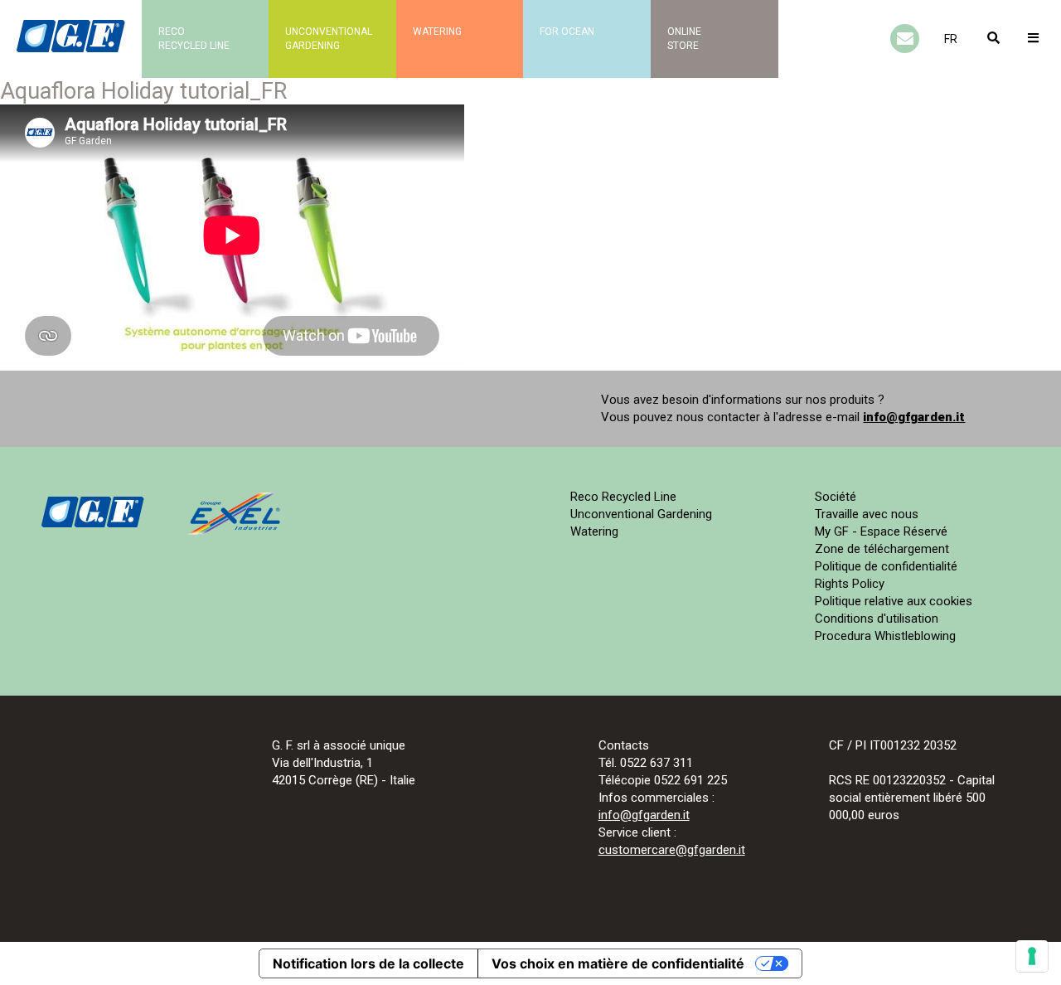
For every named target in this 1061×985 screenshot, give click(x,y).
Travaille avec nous (866, 514)
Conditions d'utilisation (876, 618)
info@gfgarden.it (914, 417)
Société (835, 496)
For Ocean (567, 31)
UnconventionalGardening (328, 38)
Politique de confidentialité (886, 566)
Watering (437, 31)
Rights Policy (849, 583)
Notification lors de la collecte (368, 963)
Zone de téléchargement (882, 548)
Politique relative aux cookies (893, 601)
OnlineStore (684, 38)
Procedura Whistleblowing (885, 635)
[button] (951, 39)
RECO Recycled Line (194, 38)
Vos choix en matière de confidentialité (618, 963)
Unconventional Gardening (641, 514)
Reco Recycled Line (623, 496)
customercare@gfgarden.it (671, 849)
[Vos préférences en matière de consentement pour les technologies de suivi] (1032, 956)
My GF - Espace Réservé (881, 531)
